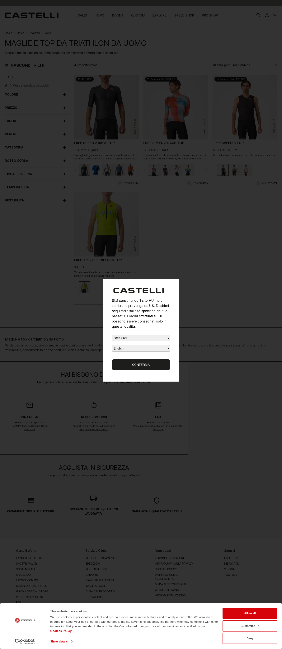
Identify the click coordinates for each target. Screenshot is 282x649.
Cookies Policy (61, 631)
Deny (250, 638)
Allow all (250, 613)
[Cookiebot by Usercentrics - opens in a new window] (25, 641)
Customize (248, 625)
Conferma (141, 365)
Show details (59, 641)
